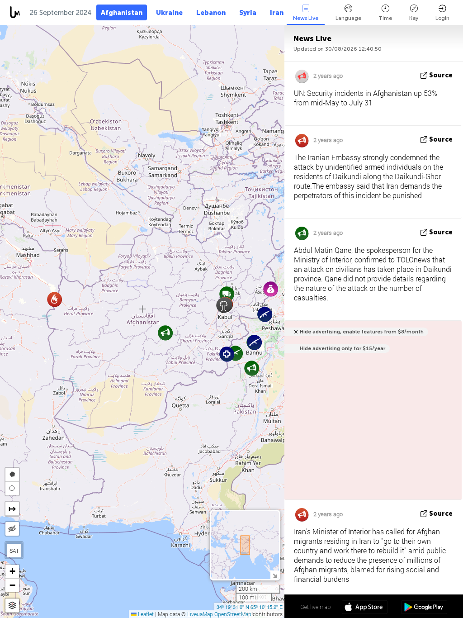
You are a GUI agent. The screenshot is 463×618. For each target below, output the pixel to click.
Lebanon (211, 13)
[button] (254, 342)
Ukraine (169, 13)
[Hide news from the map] (12, 529)
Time (385, 18)
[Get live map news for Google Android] (424, 608)
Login (442, 18)
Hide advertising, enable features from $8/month (362, 332)
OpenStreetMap (232, 614)
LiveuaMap (200, 614)
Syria (247, 13)
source (441, 75)
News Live (305, 18)
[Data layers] (12, 606)
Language (348, 18)
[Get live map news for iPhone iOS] (364, 608)
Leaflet (145, 614)
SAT (14, 550)
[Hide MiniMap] (274, 574)
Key (413, 18)
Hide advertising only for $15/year (342, 349)
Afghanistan (121, 13)
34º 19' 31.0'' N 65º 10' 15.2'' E (250, 606)
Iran (276, 13)
